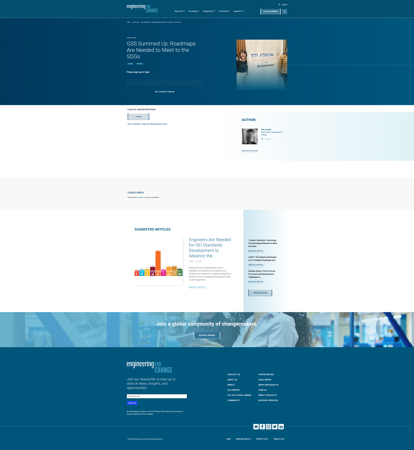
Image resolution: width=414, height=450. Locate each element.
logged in (140, 197)
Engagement (208, 11)
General (130, 63)
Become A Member (270, 11)
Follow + (268, 139)
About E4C (179, 11)
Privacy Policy (262, 439)
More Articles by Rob (250, 150)
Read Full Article (197, 287)
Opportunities (266, 374)
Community (224, 11)
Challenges (264, 380)
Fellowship (233, 390)
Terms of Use (278, 439)
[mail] (262, 139)
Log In (164, 82)
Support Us (238, 11)
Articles (136, 22)
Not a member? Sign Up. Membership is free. (147, 124)
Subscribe (132, 403)
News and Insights (268, 385)
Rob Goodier (266, 130)
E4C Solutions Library (239, 395)
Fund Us (262, 390)
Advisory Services (268, 400)
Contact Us (233, 374)
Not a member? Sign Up (164, 92)
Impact (231, 385)
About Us (232, 380)
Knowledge (193, 11)
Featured (139, 63)
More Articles (260, 293)
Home (128, 22)
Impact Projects (267, 395)
